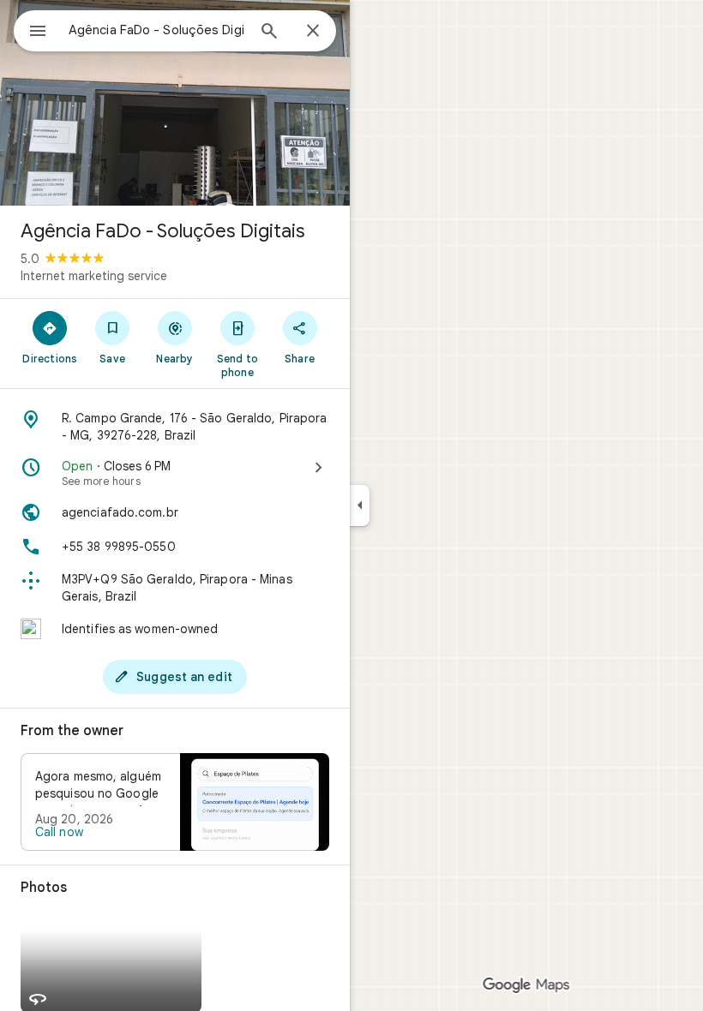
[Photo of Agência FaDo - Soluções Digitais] (175, 103)
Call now (59, 832)
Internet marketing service (94, 276)
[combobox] (157, 30)
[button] (175, 802)
